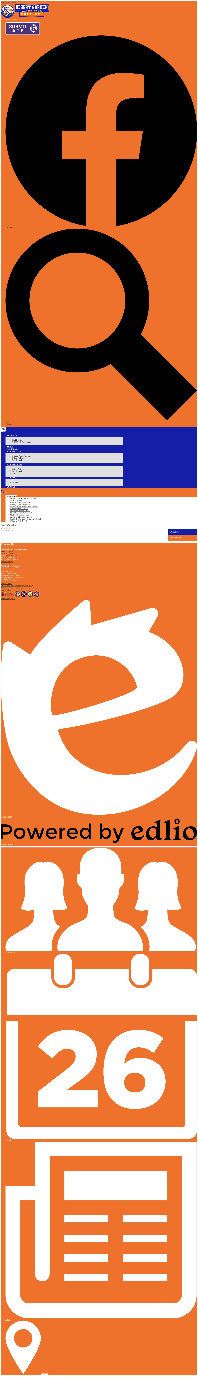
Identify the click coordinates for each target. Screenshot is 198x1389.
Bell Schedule (17, 460)
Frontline (15, 482)
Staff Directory (17, 440)
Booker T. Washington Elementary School (25, 519)
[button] (12, 435)
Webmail (9, 424)
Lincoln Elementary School (20, 511)
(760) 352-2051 (12, 555)
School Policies (17, 458)
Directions (44, 1374)
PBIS (14, 473)
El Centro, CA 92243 (8, 552)
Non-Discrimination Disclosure (12, 588)
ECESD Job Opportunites (21, 442)
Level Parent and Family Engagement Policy (17, 586)
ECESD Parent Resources (21, 456)
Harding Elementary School (20, 505)
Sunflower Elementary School (21, 517)
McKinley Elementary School (21, 513)
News (3, 525)
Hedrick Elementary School (20, 502)
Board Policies (6, 590)
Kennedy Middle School (19, 509)
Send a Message (7, 562)
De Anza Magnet (16, 500)
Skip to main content (8, 2)
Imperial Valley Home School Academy (24, 507)
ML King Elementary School (20, 515)
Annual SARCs (6, 584)
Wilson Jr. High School (18, 521)
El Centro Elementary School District (23, 498)
